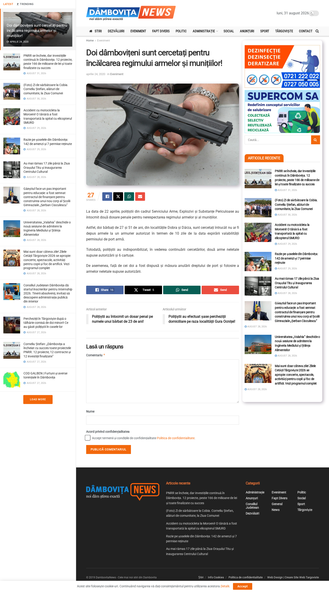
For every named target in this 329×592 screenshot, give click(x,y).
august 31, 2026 (287, 190)
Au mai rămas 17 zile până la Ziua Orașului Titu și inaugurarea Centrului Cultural (47, 167)
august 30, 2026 (287, 214)
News (276, 510)
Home (90, 40)
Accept (242, 586)
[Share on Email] (140, 196)
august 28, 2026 (287, 293)
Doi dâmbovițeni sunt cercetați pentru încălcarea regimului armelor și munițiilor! (37, 30)
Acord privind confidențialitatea (108, 431)
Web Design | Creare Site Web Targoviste (293, 577)
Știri (200, 577)
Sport (264, 31)
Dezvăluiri (116, 31)
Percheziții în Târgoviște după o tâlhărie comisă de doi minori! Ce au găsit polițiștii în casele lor (46, 322)
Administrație (204, 31)
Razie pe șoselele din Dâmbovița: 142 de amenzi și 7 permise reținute (296, 258)
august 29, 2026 (287, 243)
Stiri (98, 31)
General (277, 504)
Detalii (225, 586)
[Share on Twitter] (118, 196)
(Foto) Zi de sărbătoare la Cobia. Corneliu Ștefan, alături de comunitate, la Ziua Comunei (46, 89)
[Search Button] (317, 31)
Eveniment (138, 31)
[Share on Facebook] (107, 196)
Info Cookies (216, 577)
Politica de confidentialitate (175, 438)
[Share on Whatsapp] (129, 196)
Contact (305, 31)
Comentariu (95, 355)
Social (229, 31)
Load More (38, 399)
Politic (181, 31)
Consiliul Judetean (252, 505)
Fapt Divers (161, 31)
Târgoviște (284, 31)
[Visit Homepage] (131, 13)
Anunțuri (247, 31)
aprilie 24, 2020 (95, 74)
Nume (90, 411)
